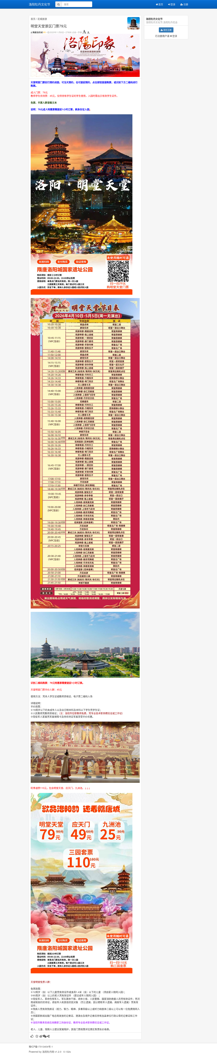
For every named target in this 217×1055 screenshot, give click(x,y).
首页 (160, 4)
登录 (173, 4)
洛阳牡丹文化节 (39, 4)
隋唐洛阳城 (38, 32)
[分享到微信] (44, 1036)
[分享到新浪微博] (41, 1036)
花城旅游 (42, 18)
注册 (185, 4)
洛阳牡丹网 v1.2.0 (51, 1051)
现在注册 (167, 29)
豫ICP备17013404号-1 (41, 1046)
